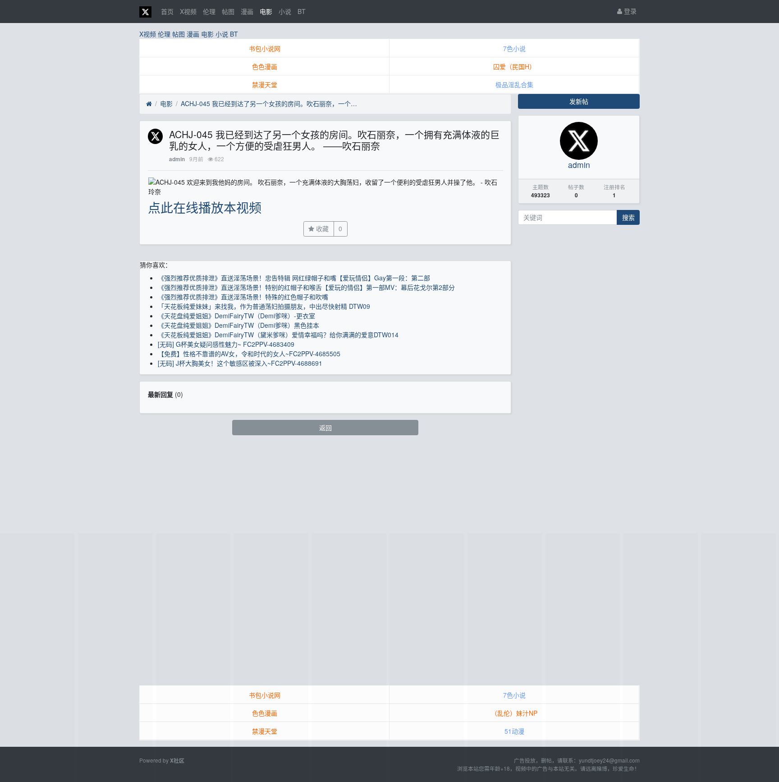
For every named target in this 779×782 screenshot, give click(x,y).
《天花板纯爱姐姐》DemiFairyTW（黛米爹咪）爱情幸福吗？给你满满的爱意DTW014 (278, 334)
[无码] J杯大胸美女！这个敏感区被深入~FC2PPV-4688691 (240, 363)
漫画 (247, 11)
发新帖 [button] (578, 101)
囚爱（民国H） (514, 66)
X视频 (188, 11)
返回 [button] (325, 427)
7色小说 (514, 48)
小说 (285, 11)
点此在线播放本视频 (204, 207)
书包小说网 (264, 48)
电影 (266, 11)
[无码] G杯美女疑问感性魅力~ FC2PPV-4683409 (226, 344)
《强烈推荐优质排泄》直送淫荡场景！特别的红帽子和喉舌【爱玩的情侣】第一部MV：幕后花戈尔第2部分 (306, 287)
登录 (629, 10)
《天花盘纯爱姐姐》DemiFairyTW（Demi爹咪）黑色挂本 (238, 325)
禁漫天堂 (264, 84)
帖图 (228, 11)
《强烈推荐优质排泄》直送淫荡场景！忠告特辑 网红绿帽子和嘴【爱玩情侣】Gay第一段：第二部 (294, 277)
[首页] (149, 104)
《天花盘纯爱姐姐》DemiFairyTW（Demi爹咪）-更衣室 (236, 315)
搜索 (628, 217)
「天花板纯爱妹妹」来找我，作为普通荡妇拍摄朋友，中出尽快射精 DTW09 (264, 306)
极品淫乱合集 (514, 84)
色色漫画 (264, 66)
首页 (167, 11)
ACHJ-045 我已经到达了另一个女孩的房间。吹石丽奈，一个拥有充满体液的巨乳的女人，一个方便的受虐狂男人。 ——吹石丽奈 (271, 103)
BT (302, 11)
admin (177, 159)
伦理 (209, 11)
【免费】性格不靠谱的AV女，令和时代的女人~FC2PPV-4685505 (249, 353)
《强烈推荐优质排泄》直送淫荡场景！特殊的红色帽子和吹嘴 (243, 296)
